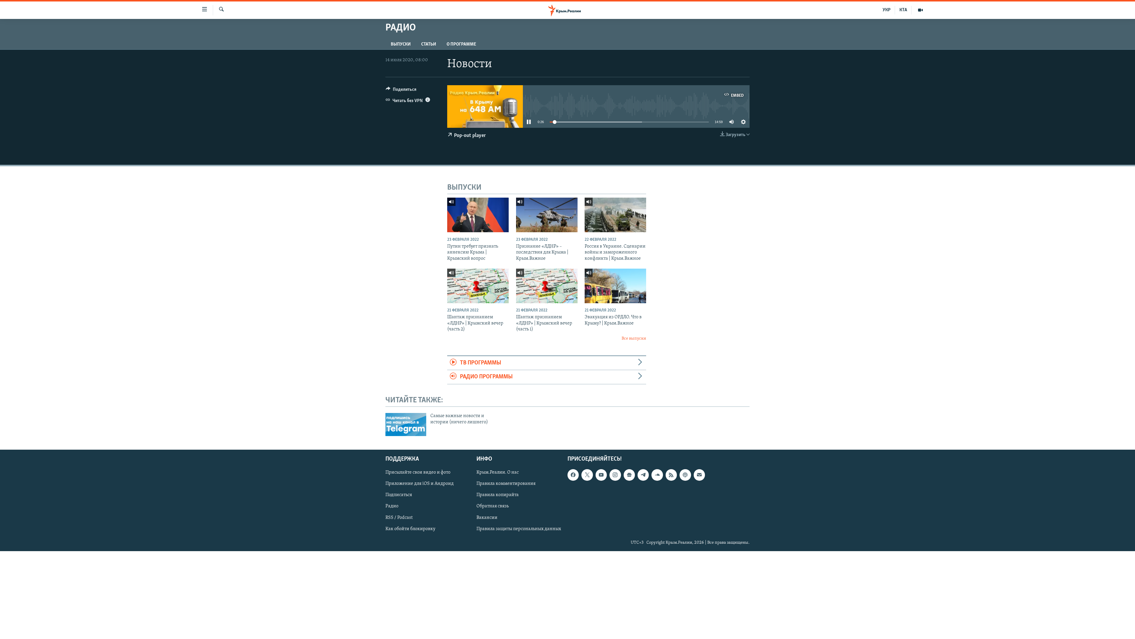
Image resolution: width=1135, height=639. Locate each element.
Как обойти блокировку (410, 529)
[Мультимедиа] (920, 10)
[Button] (401, 90)
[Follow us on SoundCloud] (657, 474)
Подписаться (398, 495)
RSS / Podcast (399, 517)
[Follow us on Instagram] (615, 474)
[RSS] (671, 474)
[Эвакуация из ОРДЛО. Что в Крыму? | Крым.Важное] (615, 286)
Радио (391, 506)
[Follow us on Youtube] (601, 474)
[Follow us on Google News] (629, 474)
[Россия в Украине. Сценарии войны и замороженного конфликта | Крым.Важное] (615, 215)
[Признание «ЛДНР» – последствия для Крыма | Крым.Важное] (547, 215)
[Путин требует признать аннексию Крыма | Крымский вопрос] (478, 215)
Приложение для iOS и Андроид (419, 484)
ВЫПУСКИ (401, 44)
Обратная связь (492, 506)
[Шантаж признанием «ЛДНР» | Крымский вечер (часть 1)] (547, 286)
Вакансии (486, 517)
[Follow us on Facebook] (573, 474)
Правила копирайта (497, 495)
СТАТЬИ (428, 44)
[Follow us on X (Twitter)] (587, 474)
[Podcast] (685, 474)
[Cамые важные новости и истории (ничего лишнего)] (405, 424)
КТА (903, 10)
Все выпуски (634, 338)
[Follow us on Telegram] (643, 474)
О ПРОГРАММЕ (461, 44)
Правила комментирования (506, 484)
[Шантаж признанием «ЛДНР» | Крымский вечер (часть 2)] (478, 286)
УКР (887, 10)
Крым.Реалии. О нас (497, 472)
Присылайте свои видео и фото (417, 472)
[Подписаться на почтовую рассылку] (699, 474)
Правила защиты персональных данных (518, 529)
